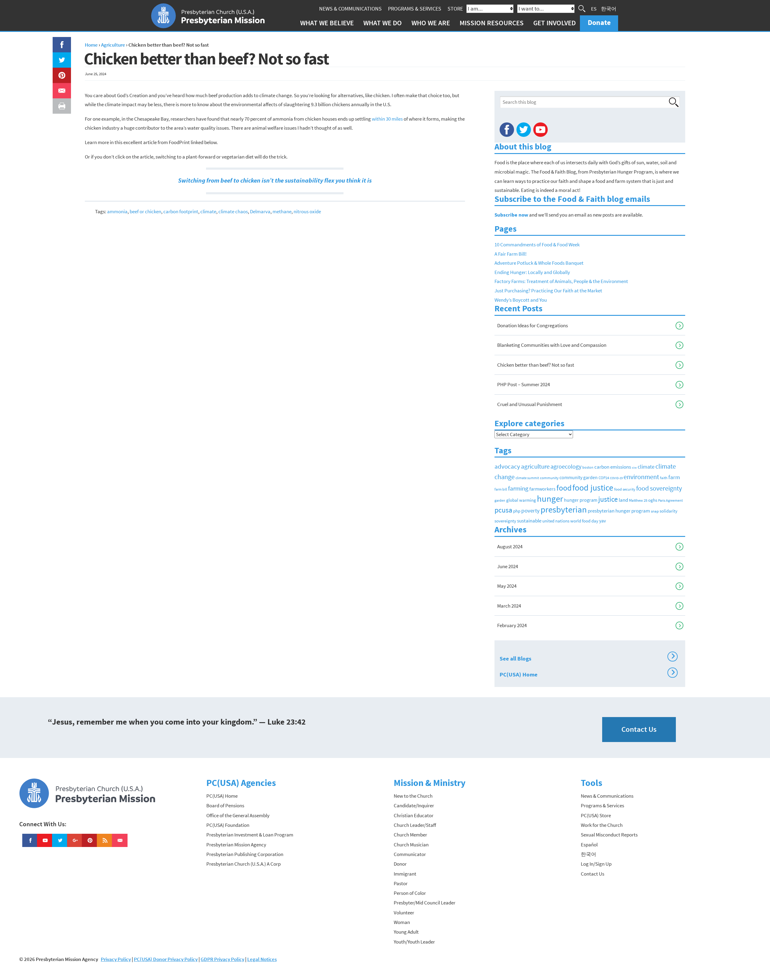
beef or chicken (145, 211)
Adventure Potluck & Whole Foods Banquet (539, 263)
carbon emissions (612, 467)
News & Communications (350, 8)
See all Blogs (587, 657)
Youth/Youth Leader (414, 941)
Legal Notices (262, 959)
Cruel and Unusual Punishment (529, 404)
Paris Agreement (670, 500)
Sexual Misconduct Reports (609, 834)
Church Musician (411, 844)
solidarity (668, 511)
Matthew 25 (638, 500)
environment (641, 477)
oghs (652, 500)
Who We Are (430, 22)
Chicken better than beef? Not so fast (535, 365)
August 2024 (509, 546)
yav (602, 521)
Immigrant (405, 873)
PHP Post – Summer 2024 (523, 384)
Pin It (59, 72)
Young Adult (406, 932)
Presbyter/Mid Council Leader (424, 902)
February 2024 (512, 625)
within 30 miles (387, 118)
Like (58, 41)
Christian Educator (413, 815)
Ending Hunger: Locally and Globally (532, 272)
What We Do (382, 22)
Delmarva (260, 211)
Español (589, 844)
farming (518, 488)
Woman (402, 922)
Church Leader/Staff (415, 825)
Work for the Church (602, 825)
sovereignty (505, 521)
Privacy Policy (116, 959)
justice (608, 499)
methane (282, 211)
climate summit (527, 478)
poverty (530, 510)
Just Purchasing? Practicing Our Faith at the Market (548, 290)
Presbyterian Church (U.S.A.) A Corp (243, 864)
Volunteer (404, 912)
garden (499, 500)
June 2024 (507, 566)
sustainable (529, 520)
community (549, 477)
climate (208, 211)
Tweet (60, 57)
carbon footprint (180, 211)
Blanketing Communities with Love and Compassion (551, 345)
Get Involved (554, 22)
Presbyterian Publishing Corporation (244, 854)
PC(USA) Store (596, 815)
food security (624, 489)
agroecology (565, 466)
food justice (592, 487)
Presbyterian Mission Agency (236, 844)
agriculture (535, 466)
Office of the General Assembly (238, 815)
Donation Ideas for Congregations (532, 325)
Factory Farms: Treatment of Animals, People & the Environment (561, 281)
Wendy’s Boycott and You (520, 300)
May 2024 (506, 586)
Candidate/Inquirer (414, 805)
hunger (550, 498)
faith (663, 477)
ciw (634, 468)
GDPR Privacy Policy (222, 959)
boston (587, 467)
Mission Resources (492, 22)
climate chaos (233, 211)
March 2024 (509, 605)
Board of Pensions (225, 805)
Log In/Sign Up (596, 864)
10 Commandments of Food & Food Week (537, 244)
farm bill (500, 489)
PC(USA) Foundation (227, 825)
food (563, 488)
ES (593, 8)
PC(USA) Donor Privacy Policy (166, 959)
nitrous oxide (307, 211)
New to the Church (413, 796)
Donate (599, 22)
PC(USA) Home (587, 673)
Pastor (401, 883)
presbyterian (564, 509)
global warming (521, 500)
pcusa (503, 510)
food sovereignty (659, 488)
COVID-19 (616, 478)
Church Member (410, 834)
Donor (400, 864)
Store (455, 8)
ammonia (117, 211)
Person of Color (410, 893)
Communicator (410, 854)
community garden (578, 477)
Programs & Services (414, 8)
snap (655, 511)
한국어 (608, 8)
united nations (555, 521)
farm (674, 477)
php (516, 511)
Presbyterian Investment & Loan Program (249, 834)
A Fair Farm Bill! (510, 254)
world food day (584, 521)
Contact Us (639, 729)
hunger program (580, 500)
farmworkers (542, 489)
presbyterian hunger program (619, 510)
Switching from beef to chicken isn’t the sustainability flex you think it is (275, 180)
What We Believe (327, 22)
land (623, 500)
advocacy (507, 466)
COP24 (604, 477)
